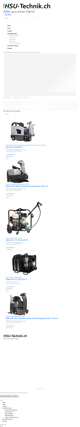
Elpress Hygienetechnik (31, 372)
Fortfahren (15, 396)
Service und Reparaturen (14, 43)
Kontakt (9, 48)
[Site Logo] (26, 8)
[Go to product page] (41, 263)
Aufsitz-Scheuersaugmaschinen (25, 145)
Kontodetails (65, 374)
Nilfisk (43, 145)
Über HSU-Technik (12, 45)
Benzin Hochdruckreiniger (12, 238)
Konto (63, 366)
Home (9, 25)
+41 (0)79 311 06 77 (8, 354)
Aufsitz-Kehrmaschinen (11, 145)
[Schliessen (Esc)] (5, 424)
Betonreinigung (12, 41)
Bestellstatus (46, 372)
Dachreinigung (12, 37)
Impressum (46, 376)
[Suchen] (37, 18)
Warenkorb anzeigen (6, 396)
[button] (8, 14)
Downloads (65, 370)
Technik (9, 31)
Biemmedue (28, 376)
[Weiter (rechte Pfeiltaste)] (2, 426)
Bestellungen (65, 368)
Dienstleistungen (12, 33)
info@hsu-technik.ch (9, 352)
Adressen (64, 372)
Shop (8, 28)
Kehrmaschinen (38, 145)
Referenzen (46, 374)
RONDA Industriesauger (31, 374)
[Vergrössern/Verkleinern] (0, 424)
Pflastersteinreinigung (13, 35)
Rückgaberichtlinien (48, 370)
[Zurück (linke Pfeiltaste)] (0, 426)
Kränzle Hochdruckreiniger (32, 366)
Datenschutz (46, 378)
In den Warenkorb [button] (10, 154)
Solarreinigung (12, 39)
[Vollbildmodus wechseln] (2, 424)
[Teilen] (3, 424)
